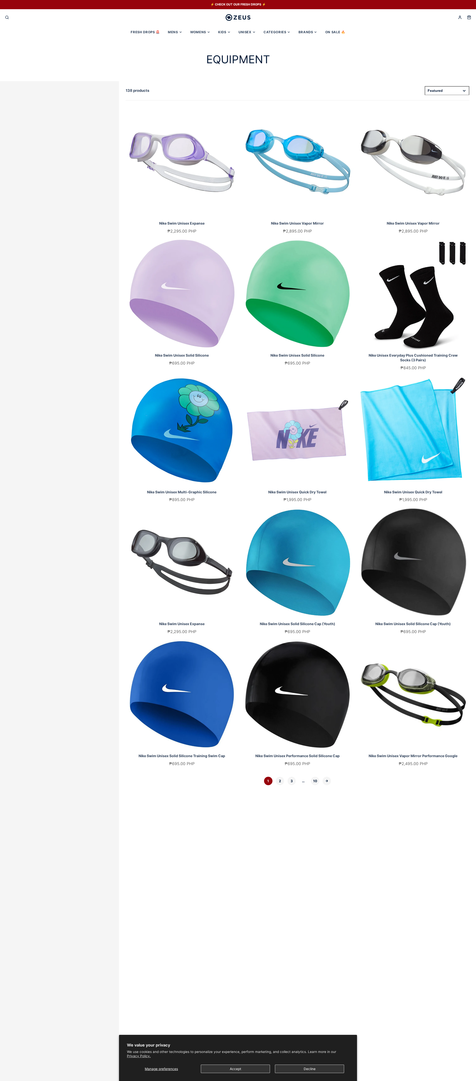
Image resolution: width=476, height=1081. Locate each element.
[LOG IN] (460, 17)
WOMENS (198, 32)
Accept (235, 1069)
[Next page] (327, 781)
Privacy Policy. (139, 1056)
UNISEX (244, 32)
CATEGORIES (275, 32)
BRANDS (305, 32)
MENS (173, 32)
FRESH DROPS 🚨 (145, 32)
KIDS (222, 32)
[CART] (469, 17)
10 (315, 781)
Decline (310, 1069)
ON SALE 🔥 (335, 32)
